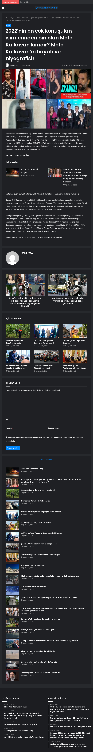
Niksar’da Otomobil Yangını (33, 468)
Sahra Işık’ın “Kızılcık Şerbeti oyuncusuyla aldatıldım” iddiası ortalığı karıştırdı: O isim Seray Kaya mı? (75, 175)
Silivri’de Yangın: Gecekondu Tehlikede (38, 651)
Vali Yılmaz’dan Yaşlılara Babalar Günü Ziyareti (16, 367)
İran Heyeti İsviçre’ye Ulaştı (33, 565)
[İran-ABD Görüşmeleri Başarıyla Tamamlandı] (46, 331)
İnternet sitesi (53, 428)
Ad (7, 419)
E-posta (9, 428)
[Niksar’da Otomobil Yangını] (12, 172)
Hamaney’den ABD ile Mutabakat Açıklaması (40, 673)
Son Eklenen (46, 460)
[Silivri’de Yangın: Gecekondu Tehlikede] (12, 654)
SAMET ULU (14, 65)
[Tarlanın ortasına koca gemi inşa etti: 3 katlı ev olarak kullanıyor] (12, 600)
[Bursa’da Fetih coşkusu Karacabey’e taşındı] (12, 622)
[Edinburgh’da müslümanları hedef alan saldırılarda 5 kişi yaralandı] (12, 579)
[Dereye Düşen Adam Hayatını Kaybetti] (18, 331)
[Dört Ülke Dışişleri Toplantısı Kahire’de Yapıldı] (75, 357)
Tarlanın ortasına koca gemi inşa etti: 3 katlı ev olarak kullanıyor (49, 597)
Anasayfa (10, 18)
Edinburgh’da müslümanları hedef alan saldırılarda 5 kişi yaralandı (50, 576)
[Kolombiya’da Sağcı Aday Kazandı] (75, 331)
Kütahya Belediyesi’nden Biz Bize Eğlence (39, 630)
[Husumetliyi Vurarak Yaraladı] (12, 590)
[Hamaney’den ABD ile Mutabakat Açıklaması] (12, 676)
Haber (18, 18)
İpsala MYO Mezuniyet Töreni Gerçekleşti (44, 367)
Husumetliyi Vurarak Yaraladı (33, 587)
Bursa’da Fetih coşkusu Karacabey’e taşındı (40, 619)
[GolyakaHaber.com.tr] (46, 7)
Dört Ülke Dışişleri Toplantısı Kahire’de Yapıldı (75, 367)
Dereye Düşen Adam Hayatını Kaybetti (34, 2)
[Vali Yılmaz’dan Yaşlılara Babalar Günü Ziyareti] (18, 357)
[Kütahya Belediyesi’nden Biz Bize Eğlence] (12, 633)
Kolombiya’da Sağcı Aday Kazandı (74, 341)
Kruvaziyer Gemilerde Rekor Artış (35, 501)
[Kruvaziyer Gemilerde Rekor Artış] (12, 504)
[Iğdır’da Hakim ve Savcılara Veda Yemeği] (12, 665)
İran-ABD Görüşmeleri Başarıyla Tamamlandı (44, 341)
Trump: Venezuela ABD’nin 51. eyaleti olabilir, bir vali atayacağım (49, 640)
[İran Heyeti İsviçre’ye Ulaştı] (12, 568)
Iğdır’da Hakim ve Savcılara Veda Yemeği (39, 662)
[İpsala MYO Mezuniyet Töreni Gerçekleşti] (46, 357)
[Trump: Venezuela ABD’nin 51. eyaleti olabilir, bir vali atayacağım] (12, 643)
